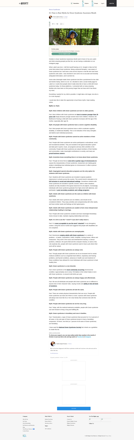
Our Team (25, 421)
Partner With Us (48, 421)
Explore (86, 3)
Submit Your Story (49, 419)
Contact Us (69, 419)
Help (24, 427)
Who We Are (25, 419)
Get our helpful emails (64, 53)
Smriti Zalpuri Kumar (58, 16)
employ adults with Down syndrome (72, 235)
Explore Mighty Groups (72, 421)
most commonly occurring (75, 270)
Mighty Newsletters (71, 423)
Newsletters (76, 3)
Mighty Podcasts (70, 425)
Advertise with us (48, 423)
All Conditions (48, 428)
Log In (102, 3)
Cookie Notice (26, 431)
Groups (96, 3)
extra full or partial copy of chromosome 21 (82, 161)
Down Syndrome (54, 9)
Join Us (111, 3)
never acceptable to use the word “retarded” (69, 223)
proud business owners (57, 153)
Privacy (107, 435)
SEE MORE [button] (73, 408)
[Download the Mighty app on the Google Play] (107, 420)
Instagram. (88, 337)
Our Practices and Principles (29, 425)
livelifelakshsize (54, 353)
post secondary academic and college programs (73, 190)
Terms (110, 435)
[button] (66, 16)
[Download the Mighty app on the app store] (95, 420)
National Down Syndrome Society (70, 327)
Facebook (80, 337)
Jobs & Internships (27, 423)
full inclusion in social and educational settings (64, 181)
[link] (23, 3)
